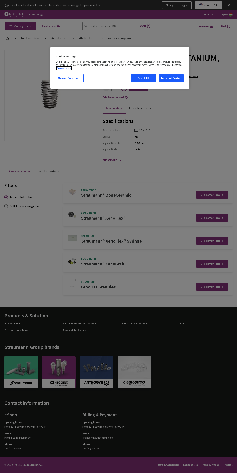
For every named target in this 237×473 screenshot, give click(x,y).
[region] (119, 68)
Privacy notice (64, 68)
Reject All (143, 78)
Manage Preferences (69, 78)
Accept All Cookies (171, 78)
